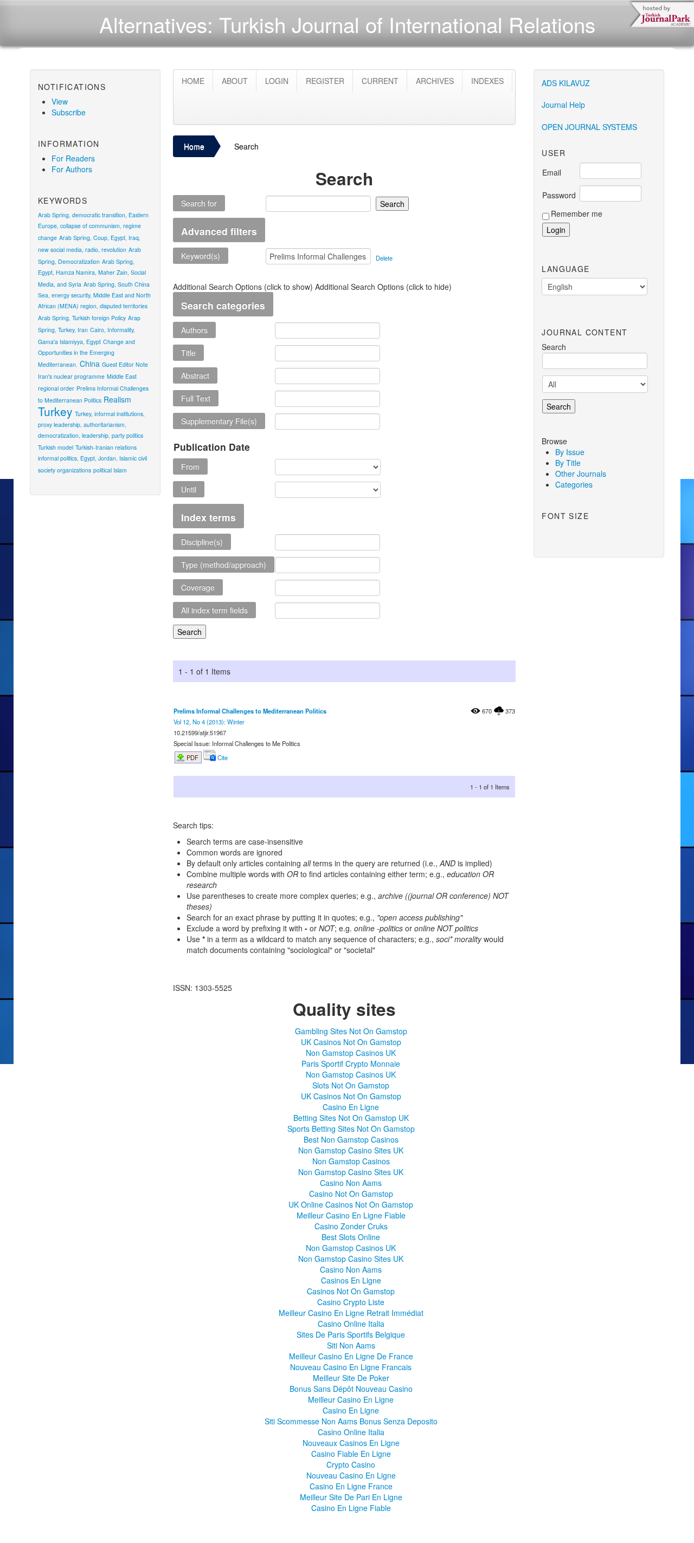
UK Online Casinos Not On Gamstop (350, 1204)
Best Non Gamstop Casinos (351, 1139)
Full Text (195, 398)
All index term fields (214, 610)
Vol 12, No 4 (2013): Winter (209, 721)
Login (276, 80)
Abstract (195, 375)
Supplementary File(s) (219, 421)
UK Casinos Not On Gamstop (351, 1041)
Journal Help (563, 104)
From (190, 466)
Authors (194, 330)
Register (325, 80)
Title (188, 352)
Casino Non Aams (351, 1182)
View (60, 101)
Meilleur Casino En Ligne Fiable (351, 1215)
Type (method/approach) (223, 564)
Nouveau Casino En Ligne (351, 1475)
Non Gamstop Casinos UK (351, 1052)
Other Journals (580, 473)
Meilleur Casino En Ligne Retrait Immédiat (351, 1312)
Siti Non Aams (351, 1345)
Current (380, 80)
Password (559, 195)
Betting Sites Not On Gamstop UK (351, 1117)
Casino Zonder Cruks (351, 1226)
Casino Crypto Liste (350, 1301)
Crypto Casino (350, 1464)
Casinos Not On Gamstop (351, 1291)
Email (551, 172)
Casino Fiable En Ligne (351, 1453)
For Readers (73, 158)
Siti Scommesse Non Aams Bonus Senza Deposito (351, 1421)
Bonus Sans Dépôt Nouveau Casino (351, 1388)
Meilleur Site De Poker (351, 1377)
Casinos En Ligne (351, 1280)
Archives (435, 80)
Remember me (576, 213)
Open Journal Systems (589, 126)
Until (188, 489)
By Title (568, 462)
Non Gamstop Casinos (351, 1161)
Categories (574, 484)
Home (193, 80)
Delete (384, 258)
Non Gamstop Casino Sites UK (350, 1150)
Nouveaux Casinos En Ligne (351, 1442)
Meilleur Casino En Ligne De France (351, 1356)
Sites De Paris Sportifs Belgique (351, 1334)
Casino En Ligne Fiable (351, 1507)
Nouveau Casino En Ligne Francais (351, 1367)
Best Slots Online (351, 1236)
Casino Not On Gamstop (351, 1193)
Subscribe (69, 112)
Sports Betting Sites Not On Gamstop (351, 1128)
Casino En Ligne (351, 1106)
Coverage (198, 587)
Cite (222, 757)
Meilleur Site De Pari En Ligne (351, 1497)
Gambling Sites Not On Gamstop (351, 1031)
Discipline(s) (202, 541)
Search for (199, 203)
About (235, 80)
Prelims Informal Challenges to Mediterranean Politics (250, 710)
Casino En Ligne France (351, 1486)
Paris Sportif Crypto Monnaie (350, 1063)
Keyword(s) (200, 255)
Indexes (487, 80)
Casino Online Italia (351, 1323)
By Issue (569, 451)
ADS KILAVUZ (566, 82)
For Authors (72, 169)
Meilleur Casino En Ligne (351, 1399)
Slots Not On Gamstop (350, 1085)
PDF (192, 757)
